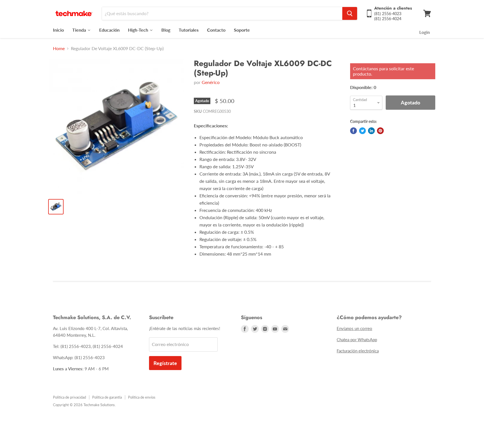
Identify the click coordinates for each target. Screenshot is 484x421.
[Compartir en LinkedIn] (371, 130)
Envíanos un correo (354, 328)
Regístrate (165, 363)
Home (59, 48)
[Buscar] (349, 13)
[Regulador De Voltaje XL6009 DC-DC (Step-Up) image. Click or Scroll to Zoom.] (116, 126)
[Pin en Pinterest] (380, 130)
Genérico (211, 82)
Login (424, 32)
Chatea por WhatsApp (357, 339)
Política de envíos (141, 397)
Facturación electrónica (358, 350)
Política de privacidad (69, 397)
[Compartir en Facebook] (353, 130)
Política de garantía (107, 397)
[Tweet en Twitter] (362, 130)
